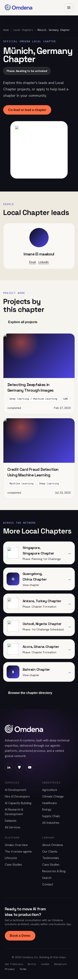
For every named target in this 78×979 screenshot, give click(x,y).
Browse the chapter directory (30, 693)
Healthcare (49, 803)
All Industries (50, 823)
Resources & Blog (54, 871)
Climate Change (53, 796)
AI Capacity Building (18, 803)
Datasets (10, 821)
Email (32, 262)
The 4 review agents (18, 852)
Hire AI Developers (17, 796)
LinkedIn (43, 262)
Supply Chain (51, 816)
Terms (22, 969)
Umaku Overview (16, 845)
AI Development (15, 790)
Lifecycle (11, 858)
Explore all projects (22, 322)
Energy (46, 810)
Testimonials (50, 858)
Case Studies (13, 865)
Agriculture (49, 790)
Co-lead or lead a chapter (27, 110)
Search (46, 878)
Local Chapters (23, 30)
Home (6, 30)
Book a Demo (20, 935)
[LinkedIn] (9, 767)
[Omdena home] (18, 7)
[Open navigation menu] (68, 7)
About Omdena (52, 845)
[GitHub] (19, 767)
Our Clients (49, 852)
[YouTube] (30, 767)
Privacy (10, 969)
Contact (47, 884)
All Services (12, 827)
